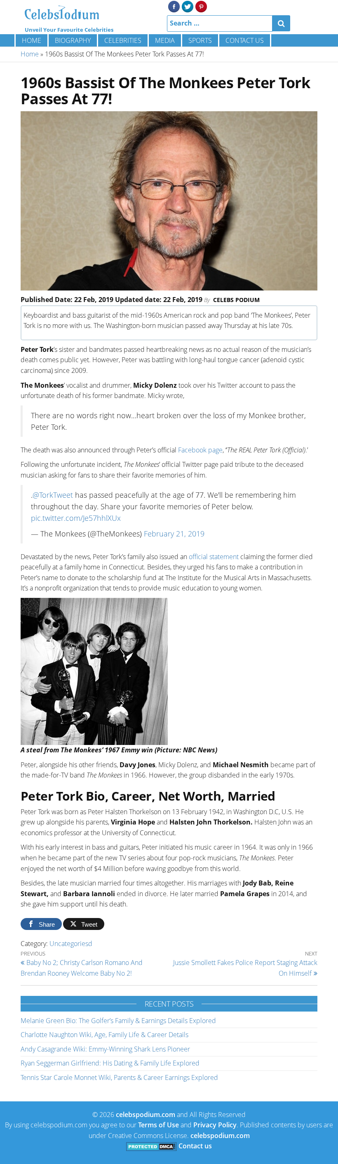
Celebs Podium (236, 300)
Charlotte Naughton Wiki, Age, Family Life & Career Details (104, 1034)
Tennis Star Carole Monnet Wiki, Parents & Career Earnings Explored (119, 1077)
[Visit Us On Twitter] (187, 5)
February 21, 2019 (174, 534)
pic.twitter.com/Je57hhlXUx (76, 518)
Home (31, 40)
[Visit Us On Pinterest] (201, 5)
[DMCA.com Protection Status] (151, 1145)
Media (165, 40)
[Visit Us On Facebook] (174, 5)
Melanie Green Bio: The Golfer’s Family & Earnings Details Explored (118, 1020)
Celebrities (122, 40)
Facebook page (200, 449)
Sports (200, 40)
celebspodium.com (145, 1114)
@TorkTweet (53, 495)
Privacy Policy (215, 1124)
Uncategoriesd (70, 943)
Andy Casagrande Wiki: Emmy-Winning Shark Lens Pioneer (105, 1049)
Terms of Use (158, 1124)
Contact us (244, 40)
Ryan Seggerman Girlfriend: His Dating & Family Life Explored (110, 1063)
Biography (73, 40)
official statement (214, 556)
